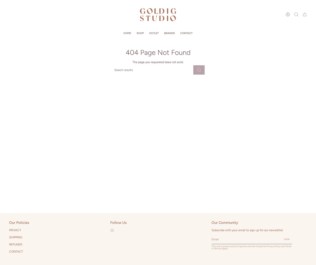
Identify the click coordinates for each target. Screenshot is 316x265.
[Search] (199, 70)
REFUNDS (15, 244)
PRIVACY (15, 230)
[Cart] (304, 14)
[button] (296, 14)
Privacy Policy (274, 246)
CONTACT (16, 251)
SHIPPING (15, 237)
